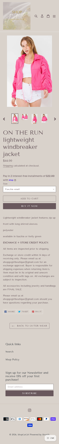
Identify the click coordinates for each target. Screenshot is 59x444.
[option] (15, 118)
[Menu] (54, 16)
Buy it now (29, 206)
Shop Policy (12, 359)
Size (5, 183)
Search (9, 351)
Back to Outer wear (31, 325)
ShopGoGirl (23, 434)
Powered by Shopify (40, 434)
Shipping (8, 165)
